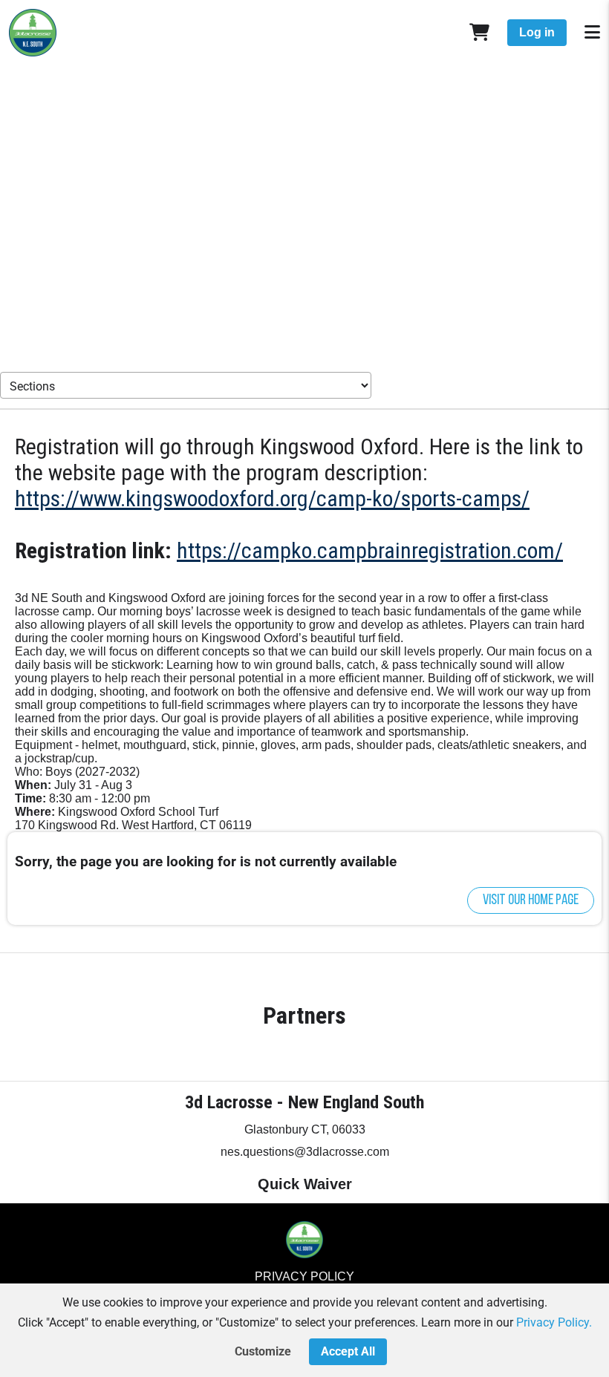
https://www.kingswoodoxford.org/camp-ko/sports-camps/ (272, 498)
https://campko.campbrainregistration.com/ (370, 550)
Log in (537, 32)
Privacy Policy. (554, 1322)
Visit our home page (531, 900)
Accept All (348, 1351)
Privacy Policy (304, 1276)
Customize (263, 1351)
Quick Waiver (305, 1184)
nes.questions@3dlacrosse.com (305, 1151)
